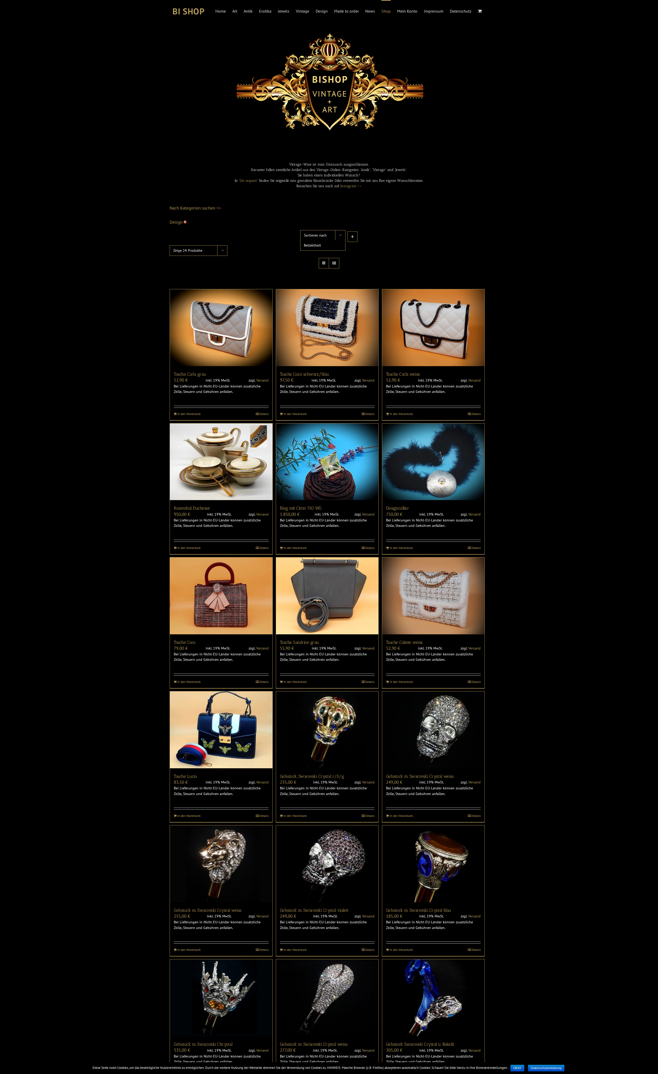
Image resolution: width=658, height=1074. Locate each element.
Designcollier (397, 508)
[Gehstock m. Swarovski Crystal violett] (327, 863)
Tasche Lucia (185, 776)
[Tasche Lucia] (221, 729)
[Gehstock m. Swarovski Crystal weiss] (433, 729)
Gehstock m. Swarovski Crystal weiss (420, 776)
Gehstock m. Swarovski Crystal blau (418, 910)
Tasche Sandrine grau (299, 642)
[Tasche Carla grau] (221, 327)
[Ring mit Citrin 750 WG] (327, 461)
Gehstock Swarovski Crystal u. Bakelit (420, 1044)
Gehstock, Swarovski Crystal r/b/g (312, 776)
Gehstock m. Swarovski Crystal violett (314, 910)
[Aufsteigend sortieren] (353, 236)
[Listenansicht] (334, 263)
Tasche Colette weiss (404, 642)
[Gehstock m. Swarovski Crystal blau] (433, 863)
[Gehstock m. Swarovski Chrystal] (221, 997)
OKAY (517, 1068)
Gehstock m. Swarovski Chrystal (203, 1044)
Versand (262, 380)
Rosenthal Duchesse (192, 508)
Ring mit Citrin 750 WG (300, 508)
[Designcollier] (433, 461)
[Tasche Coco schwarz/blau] (327, 327)
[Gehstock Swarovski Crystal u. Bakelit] (433, 997)
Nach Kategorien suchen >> (195, 208)
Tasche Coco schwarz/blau (304, 374)
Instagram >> (351, 186)
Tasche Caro (185, 642)
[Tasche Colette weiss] (433, 595)
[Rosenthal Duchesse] (221, 461)
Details (264, 414)
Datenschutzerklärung (546, 1068)
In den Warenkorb (188, 414)
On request (248, 180)
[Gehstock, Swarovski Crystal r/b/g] (327, 729)
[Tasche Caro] (221, 595)
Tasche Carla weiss (403, 374)
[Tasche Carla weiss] (433, 327)
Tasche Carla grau (190, 374)
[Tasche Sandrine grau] (327, 595)
